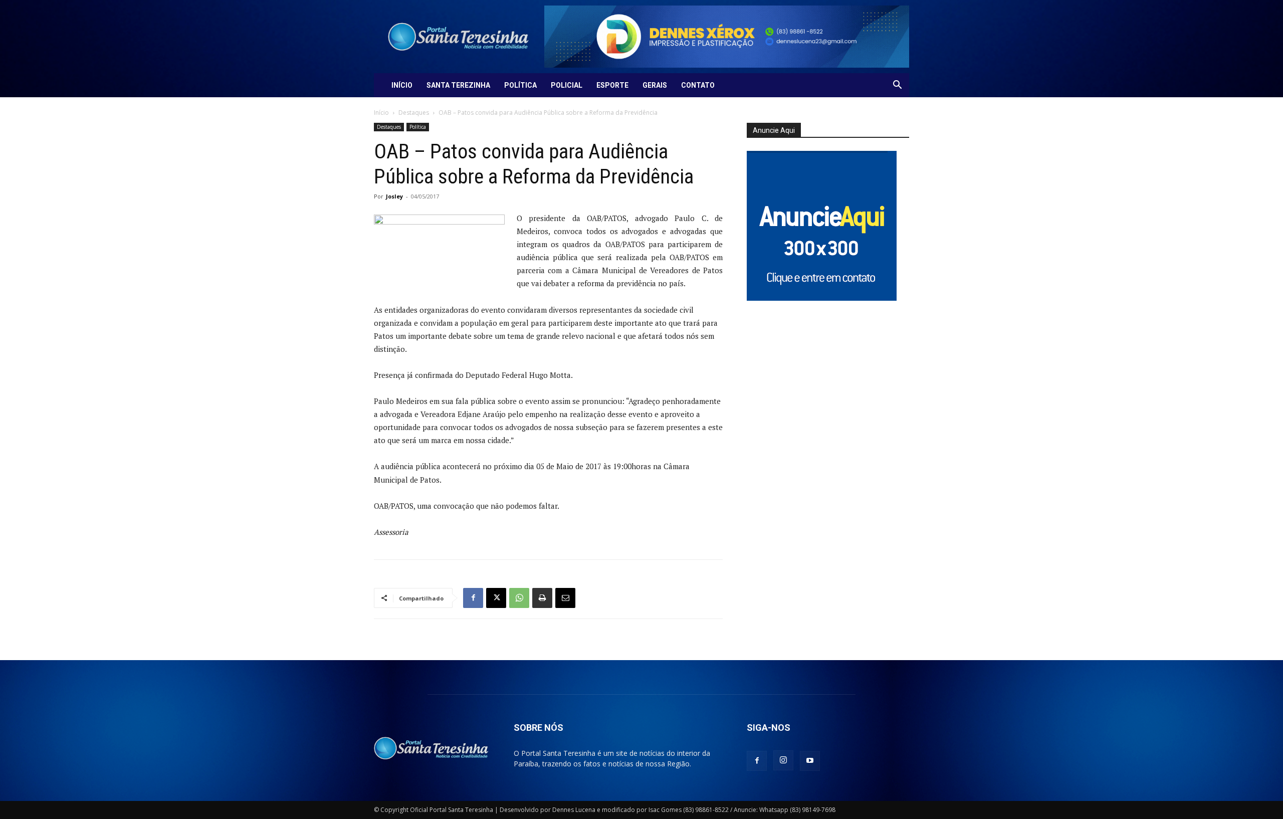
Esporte (612, 85)
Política (520, 85)
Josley (394, 196)
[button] (897, 86)
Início (401, 85)
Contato (698, 85)
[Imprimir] (542, 598)
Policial (566, 85)
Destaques (413, 112)
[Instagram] (783, 760)
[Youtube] (810, 761)
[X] (496, 598)
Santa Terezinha (458, 85)
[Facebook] (473, 598)
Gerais (655, 85)
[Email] (565, 598)
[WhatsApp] (519, 598)
